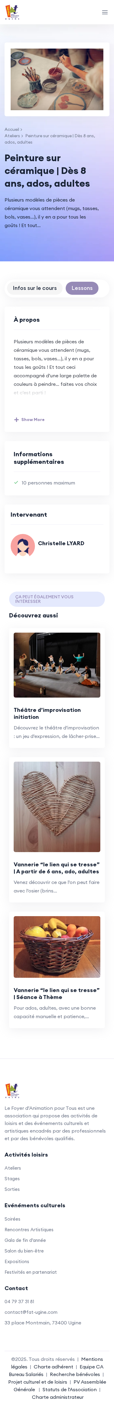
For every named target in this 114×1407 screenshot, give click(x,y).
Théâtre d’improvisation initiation (47, 713)
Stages (12, 1178)
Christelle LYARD (61, 543)
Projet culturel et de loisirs (37, 1382)
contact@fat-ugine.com (31, 1312)
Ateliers (12, 135)
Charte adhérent (53, 1367)
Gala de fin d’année (25, 1240)
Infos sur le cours (35, 287)
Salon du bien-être (24, 1251)
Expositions (17, 1261)
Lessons (82, 287)
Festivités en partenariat (31, 1272)
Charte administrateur (58, 1397)
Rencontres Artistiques (29, 1229)
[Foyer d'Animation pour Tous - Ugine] (26, 12)
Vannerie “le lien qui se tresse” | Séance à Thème (57, 994)
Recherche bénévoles (75, 1374)
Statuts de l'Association (70, 1389)
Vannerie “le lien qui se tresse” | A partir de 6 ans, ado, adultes (57, 868)
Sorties (12, 1189)
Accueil (12, 129)
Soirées (12, 1219)
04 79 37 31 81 (19, 1301)
